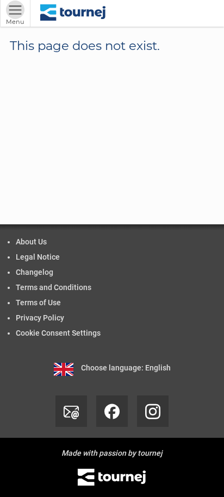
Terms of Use (38, 302)
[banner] (73, 13)
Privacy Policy (40, 317)
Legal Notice (38, 257)
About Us (31, 241)
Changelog (34, 272)
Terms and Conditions (53, 287)
